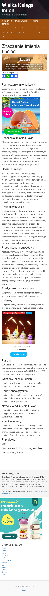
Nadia (4, 558)
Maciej (4, 551)
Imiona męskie (21, 21)
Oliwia (4, 548)
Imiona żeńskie (38, 491)
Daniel (4, 574)
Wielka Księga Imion (18, 8)
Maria (4, 553)
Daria (4, 570)
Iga (3, 565)
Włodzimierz (6, 560)
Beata (4, 567)
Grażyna (5, 555)
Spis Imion (7, 21)
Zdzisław (5, 562)
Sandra (4, 572)
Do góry (24, 590)
